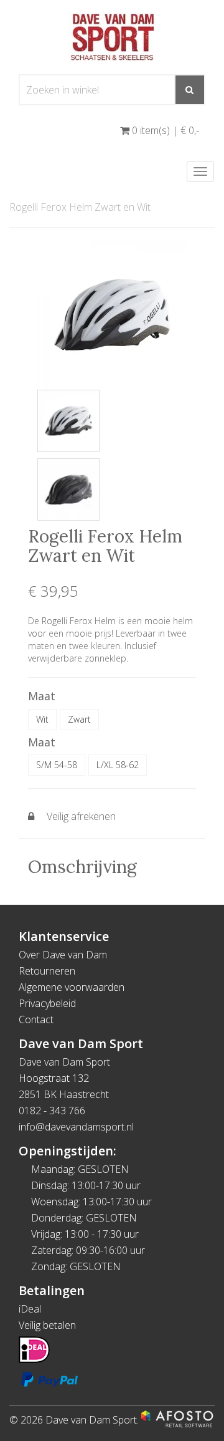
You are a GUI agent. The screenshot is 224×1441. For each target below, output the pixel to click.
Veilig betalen (47, 1325)
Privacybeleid (47, 1003)
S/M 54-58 (56, 765)
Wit (42, 719)
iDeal (30, 1309)
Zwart (79, 719)
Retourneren (47, 971)
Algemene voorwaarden (71, 987)
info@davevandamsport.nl (76, 1127)
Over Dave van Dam (63, 954)
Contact (36, 1019)
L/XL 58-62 (117, 765)
